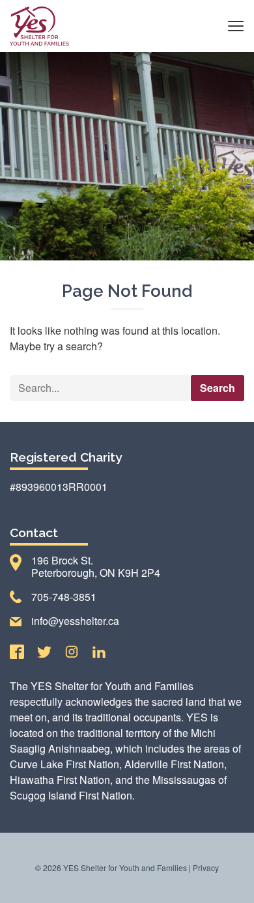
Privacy (206, 867)
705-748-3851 (63, 596)
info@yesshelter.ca (75, 620)
